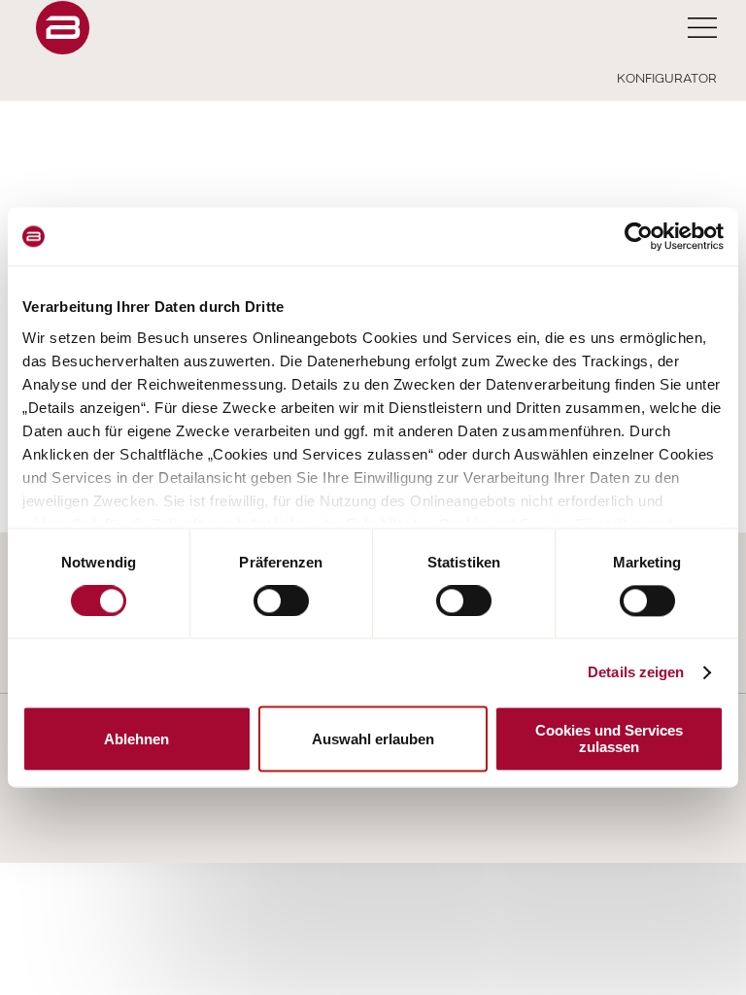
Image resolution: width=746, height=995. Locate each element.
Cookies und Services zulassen (609, 739)
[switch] (281, 600)
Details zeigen (636, 672)
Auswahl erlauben (373, 739)
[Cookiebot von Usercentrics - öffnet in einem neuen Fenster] (639, 236)
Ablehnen (136, 739)
